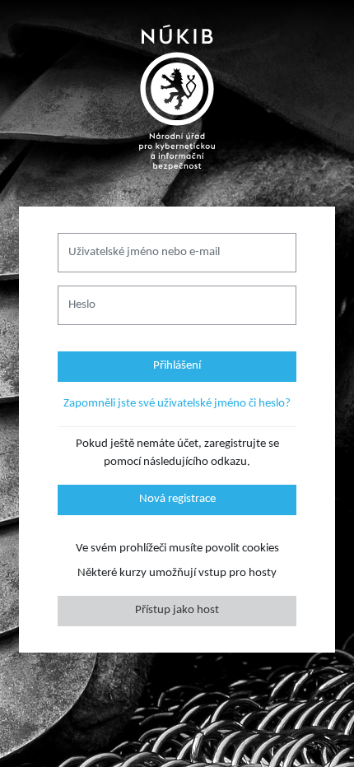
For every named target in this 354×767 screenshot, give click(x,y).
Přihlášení (177, 366)
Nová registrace (177, 499)
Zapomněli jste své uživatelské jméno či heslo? (177, 403)
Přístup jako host (177, 610)
